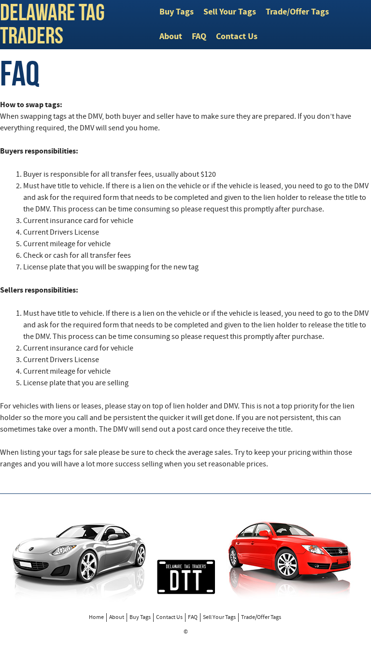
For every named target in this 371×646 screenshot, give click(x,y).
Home (96, 617)
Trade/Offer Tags (297, 12)
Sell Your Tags (229, 12)
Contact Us (236, 37)
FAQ (199, 37)
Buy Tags (176, 12)
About (170, 37)
